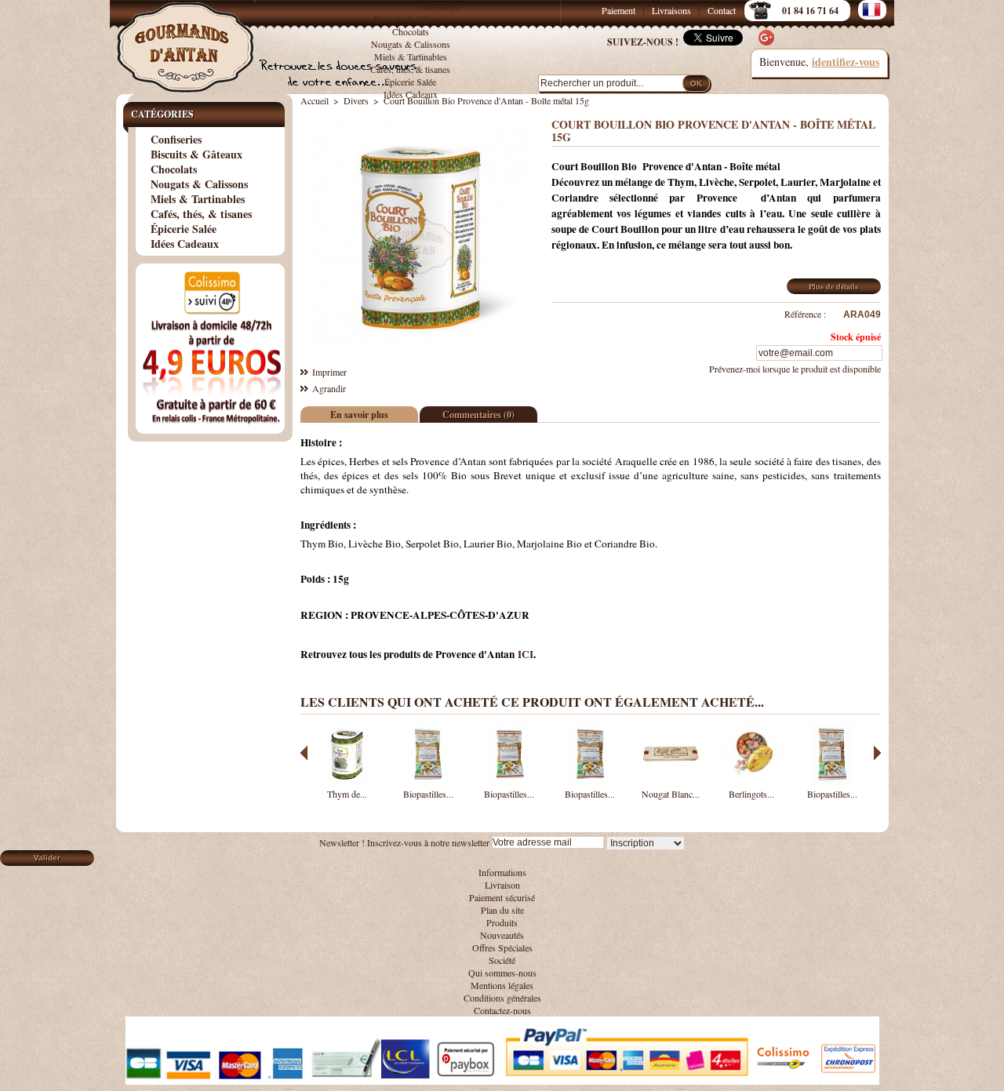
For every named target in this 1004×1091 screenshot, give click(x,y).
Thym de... (347, 793)
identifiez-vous (845, 61)
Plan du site (502, 910)
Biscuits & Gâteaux (410, 19)
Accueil (314, 100)
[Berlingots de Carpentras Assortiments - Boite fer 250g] (751, 781)
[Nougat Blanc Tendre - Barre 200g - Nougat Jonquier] (670, 781)
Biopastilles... (428, 793)
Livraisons (671, 10)
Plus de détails (833, 286)
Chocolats (410, 31)
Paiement (618, 10)
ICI (525, 654)
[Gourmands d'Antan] (188, 39)
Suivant (877, 753)
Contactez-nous (502, 1010)
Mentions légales (502, 985)
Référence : (805, 313)
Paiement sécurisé (502, 897)
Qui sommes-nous (502, 972)
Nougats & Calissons (410, 44)
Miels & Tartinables (410, 56)
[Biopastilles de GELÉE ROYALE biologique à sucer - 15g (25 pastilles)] (428, 781)
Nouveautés (502, 935)
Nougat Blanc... (671, 793)
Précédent (303, 753)
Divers (356, 100)
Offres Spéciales (502, 947)
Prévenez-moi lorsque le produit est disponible (795, 368)
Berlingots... (751, 793)
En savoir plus (359, 414)
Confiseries (438, 6)
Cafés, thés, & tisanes (410, 69)
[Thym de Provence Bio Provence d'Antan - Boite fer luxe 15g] (347, 781)
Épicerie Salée (410, 81)
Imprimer (329, 371)
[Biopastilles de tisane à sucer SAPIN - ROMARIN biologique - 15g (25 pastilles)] (832, 781)
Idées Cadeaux (411, 94)
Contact (722, 10)
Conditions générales (502, 997)
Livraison (502, 884)
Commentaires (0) (478, 414)
